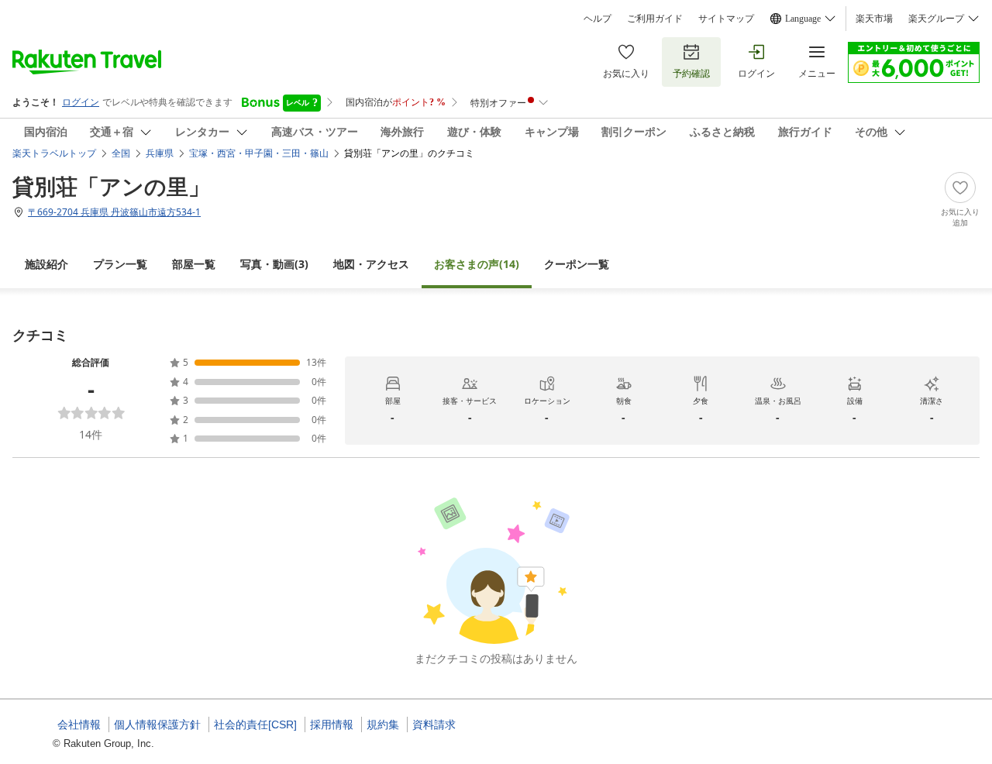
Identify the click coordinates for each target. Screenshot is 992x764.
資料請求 (434, 724)
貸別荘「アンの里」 (111, 186)
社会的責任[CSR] (255, 724)
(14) (476, 263)
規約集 (383, 724)
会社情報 (79, 724)
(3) (274, 263)
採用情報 (331, 724)
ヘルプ (597, 18)
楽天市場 (874, 18)
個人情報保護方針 (157, 724)
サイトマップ (726, 18)
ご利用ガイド (655, 18)
